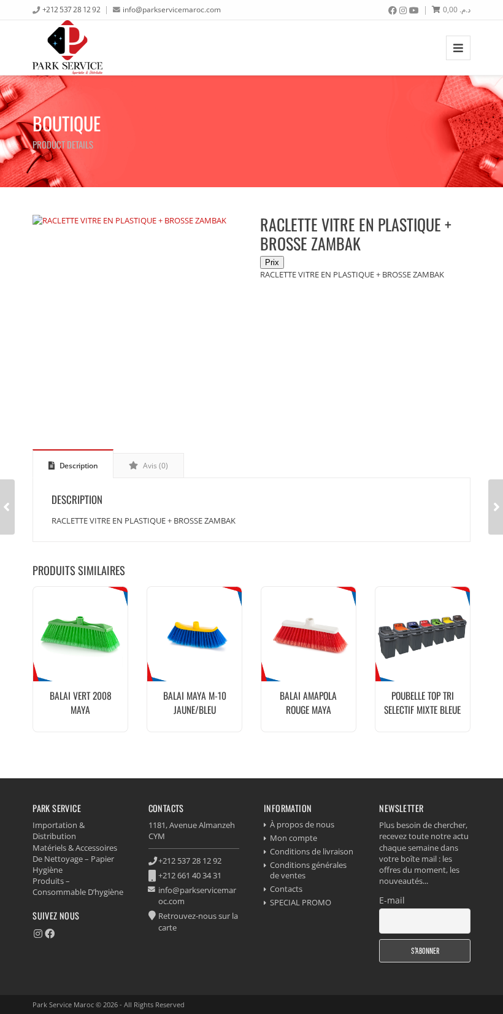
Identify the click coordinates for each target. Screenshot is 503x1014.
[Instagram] (403, 10)
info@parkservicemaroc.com (172, 9)
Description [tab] (78, 465)
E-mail (392, 900)
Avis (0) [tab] (154, 465)
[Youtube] (414, 10)
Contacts (286, 888)
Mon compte (293, 837)
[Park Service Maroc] (67, 47)
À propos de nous (302, 824)
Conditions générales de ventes (308, 870)
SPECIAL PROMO (300, 902)
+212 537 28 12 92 (71, 9)
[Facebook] (392, 10)
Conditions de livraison (311, 851)
